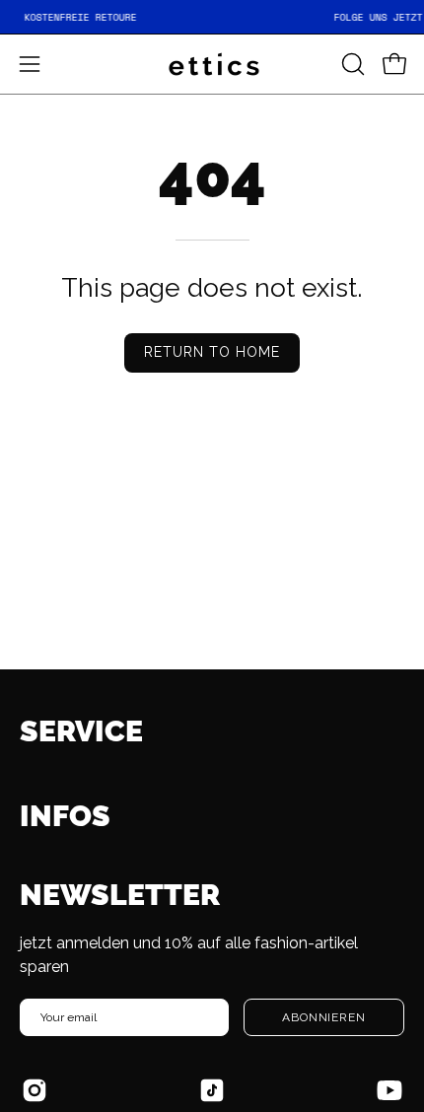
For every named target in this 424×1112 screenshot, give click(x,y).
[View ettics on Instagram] (34, 1090)
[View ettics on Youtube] (389, 1090)
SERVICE (81, 731)
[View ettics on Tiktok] (212, 1090)
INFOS (65, 816)
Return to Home (212, 352)
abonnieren (324, 1017)
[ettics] (212, 64)
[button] (351, 64)
